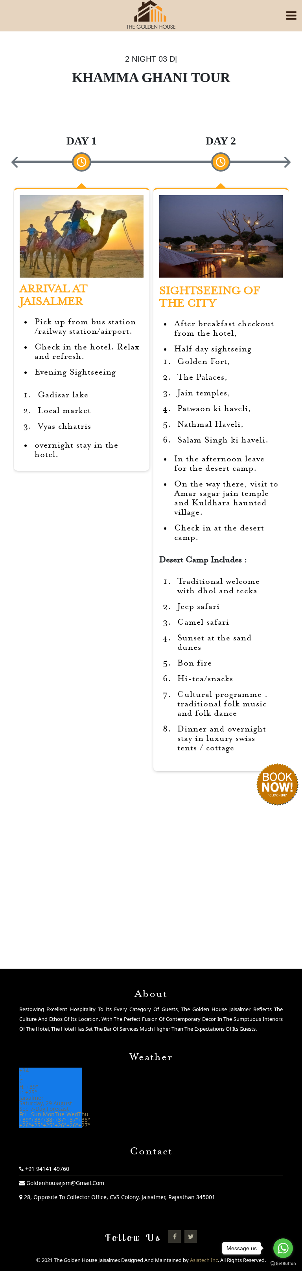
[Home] (151, 14)
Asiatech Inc (204, 1260)
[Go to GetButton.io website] (283, 1263)
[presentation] (15, 162)
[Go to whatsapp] (283, 1248)
